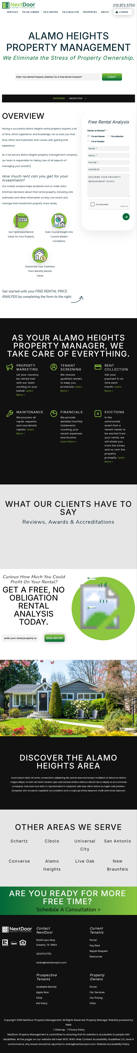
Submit (112, 76)
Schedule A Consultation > (68, 909)
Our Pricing (96, 997)
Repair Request (99, 951)
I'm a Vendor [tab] (97, 141)
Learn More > (68, 441)
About (105, 12)
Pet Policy (41, 1003)
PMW (68, 1024)
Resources (96, 956)
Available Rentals (46, 986)
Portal (93, 940)
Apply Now (42, 992)
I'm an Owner (30, 12)
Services (12, 12)
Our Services (97, 992)
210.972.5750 (124, 5)
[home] (18, 5)
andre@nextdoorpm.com (51, 962)
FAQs (39, 997)
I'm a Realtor (70, 12)
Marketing (76, 98)
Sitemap (60, 1029)
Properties (90, 12)
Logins (123, 12)
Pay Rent (95, 945)
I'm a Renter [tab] (117, 136)
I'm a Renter (50, 12)
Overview (59, 98)
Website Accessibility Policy (113, 1044)
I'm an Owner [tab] (98, 136)
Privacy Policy (77, 1029)
